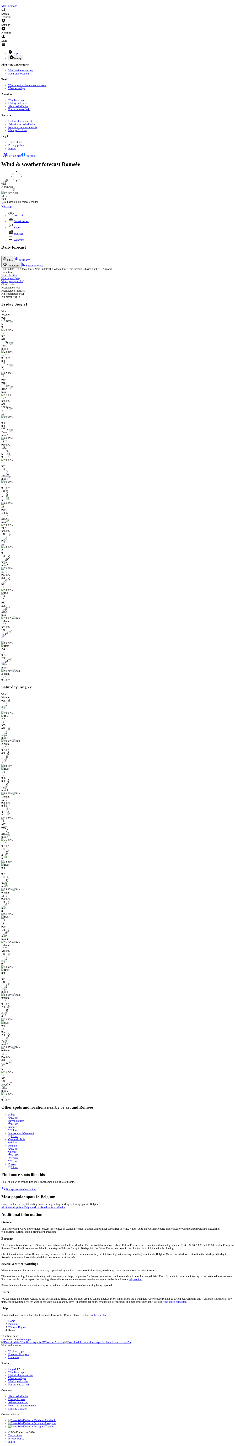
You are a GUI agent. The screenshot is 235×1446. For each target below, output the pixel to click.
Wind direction (9, 275)
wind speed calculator (174, 1301)
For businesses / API (19, 109)
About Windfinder (18, 106)
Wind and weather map (20, 70)
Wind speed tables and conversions (27, 85)
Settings (18, 58)
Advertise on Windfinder (21, 124)
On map (7, 206)
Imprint (12, 148)
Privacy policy (16, 145)
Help (15, 53)
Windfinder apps (17, 100)
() (10, 278)
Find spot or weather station (21, 1189)
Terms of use (15, 142)
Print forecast (13, 265)
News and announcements (22, 127)
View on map (14, 155)
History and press (17, 103)
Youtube (49, 1426)
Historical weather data (20, 121)
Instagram (50, 1423)
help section (135, 1279)
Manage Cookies (17, 130)
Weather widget (16, 88)
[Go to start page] (1, 2)
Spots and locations (18, 73)
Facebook (30, 155)
